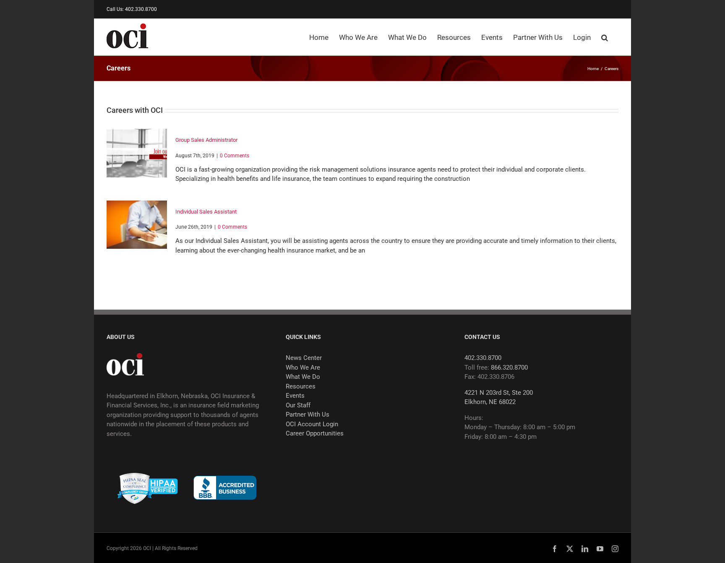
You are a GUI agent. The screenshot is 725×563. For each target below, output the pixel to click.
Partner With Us (307, 414)
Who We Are (303, 367)
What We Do (303, 377)
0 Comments (234, 156)
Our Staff (298, 405)
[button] (604, 37)
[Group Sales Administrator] (137, 153)
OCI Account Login (312, 424)
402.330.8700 (482, 358)
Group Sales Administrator (206, 140)
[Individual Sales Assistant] (137, 225)
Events (295, 395)
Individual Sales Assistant (206, 212)
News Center (304, 358)
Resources (301, 386)
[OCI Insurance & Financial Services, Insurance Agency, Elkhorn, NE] (224, 488)
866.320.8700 (509, 367)
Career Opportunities (315, 433)
